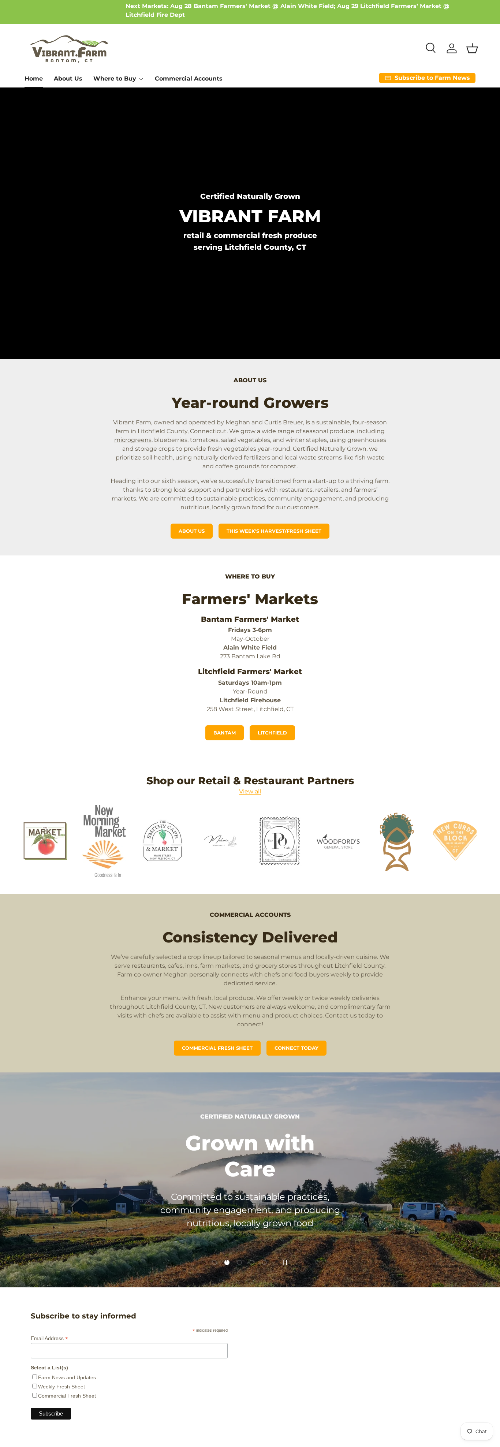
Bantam (224, 733)
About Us (68, 78)
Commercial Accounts (189, 78)
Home (34, 78)
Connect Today (296, 1048)
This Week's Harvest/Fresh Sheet (274, 531)
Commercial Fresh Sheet (217, 1048)
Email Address (49, 1338)
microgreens (133, 439)
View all (250, 791)
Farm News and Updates (67, 1377)
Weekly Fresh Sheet (61, 1387)
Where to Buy (114, 78)
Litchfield (272, 733)
